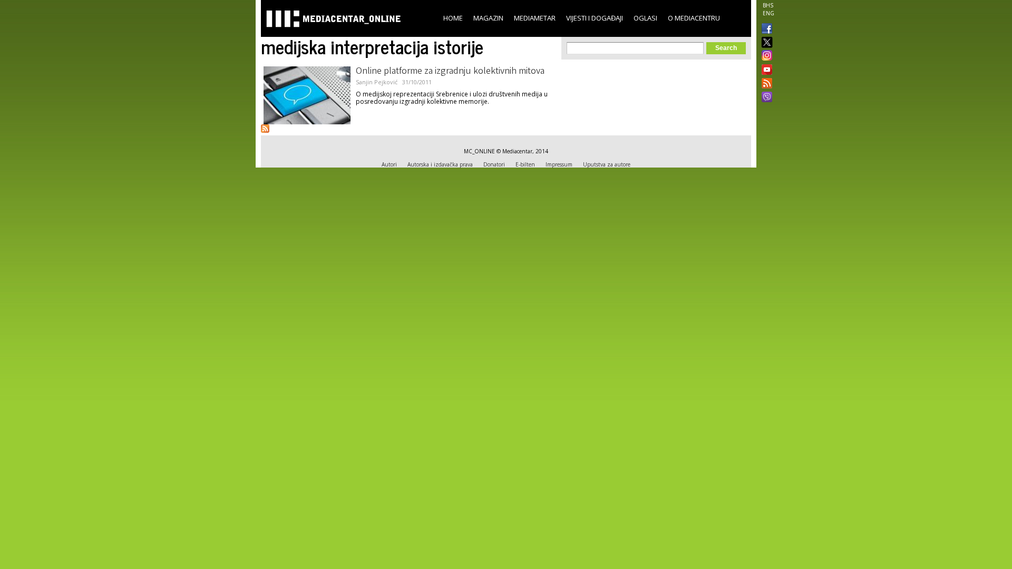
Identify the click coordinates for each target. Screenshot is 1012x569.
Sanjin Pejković (376, 82)
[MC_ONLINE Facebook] (764, 29)
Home (453, 18)
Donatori (494, 164)
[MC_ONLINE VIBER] (764, 98)
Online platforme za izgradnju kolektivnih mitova (450, 72)
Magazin (488, 18)
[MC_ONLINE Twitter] (764, 43)
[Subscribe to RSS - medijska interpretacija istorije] (265, 128)
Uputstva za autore (606, 164)
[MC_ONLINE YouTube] (764, 69)
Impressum (559, 164)
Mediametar (535, 18)
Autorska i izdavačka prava (440, 164)
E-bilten (525, 164)
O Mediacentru (694, 18)
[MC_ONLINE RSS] (764, 84)
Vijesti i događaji (594, 18)
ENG (768, 13)
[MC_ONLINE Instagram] (764, 56)
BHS (768, 5)
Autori (389, 164)
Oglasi (645, 18)
